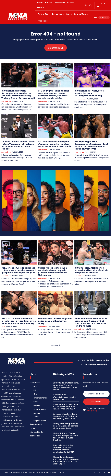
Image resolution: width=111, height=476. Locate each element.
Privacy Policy (92, 411)
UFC (3, 327)
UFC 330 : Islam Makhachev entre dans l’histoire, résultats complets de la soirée (91, 270)
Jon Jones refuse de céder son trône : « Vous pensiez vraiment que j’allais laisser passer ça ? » (18, 270)
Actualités (6, 101)
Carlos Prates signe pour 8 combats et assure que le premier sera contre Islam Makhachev (52, 271)
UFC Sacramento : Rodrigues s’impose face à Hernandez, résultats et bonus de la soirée (55, 144)
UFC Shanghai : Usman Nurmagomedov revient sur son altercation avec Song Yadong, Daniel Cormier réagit (18, 94)
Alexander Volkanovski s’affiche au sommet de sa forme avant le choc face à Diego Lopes (66, 460)
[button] (90, 5)
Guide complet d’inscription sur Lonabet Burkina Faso (64, 397)
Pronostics (79, 152)
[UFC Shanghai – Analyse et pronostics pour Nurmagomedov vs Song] (92, 75)
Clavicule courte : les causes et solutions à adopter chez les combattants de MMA (63, 448)
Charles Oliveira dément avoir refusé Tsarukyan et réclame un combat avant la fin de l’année (18, 145)
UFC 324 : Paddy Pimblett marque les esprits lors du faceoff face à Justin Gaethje (65, 436)
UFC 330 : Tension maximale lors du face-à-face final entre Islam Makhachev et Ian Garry (18, 321)
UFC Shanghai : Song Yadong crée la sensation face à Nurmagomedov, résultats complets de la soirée (53, 94)
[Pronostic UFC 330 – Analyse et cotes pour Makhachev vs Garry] (55, 303)
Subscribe (96, 401)
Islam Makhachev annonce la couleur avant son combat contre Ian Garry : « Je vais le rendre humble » (90, 322)
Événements (80, 99)
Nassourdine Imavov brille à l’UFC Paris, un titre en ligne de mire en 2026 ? (65, 406)
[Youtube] (98, 7)
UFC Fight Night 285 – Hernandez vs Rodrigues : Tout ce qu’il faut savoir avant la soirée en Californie (91, 145)
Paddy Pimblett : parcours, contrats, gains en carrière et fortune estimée (65, 426)
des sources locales (15, 423)
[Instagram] (101, 3)
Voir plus (54, 345)
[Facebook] (98, 3)
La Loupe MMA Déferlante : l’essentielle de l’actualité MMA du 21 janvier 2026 (65, 416)
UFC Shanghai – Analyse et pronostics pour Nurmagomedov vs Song (89, 93)
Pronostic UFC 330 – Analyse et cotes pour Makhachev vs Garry (55, 321)
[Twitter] (105, 3)
